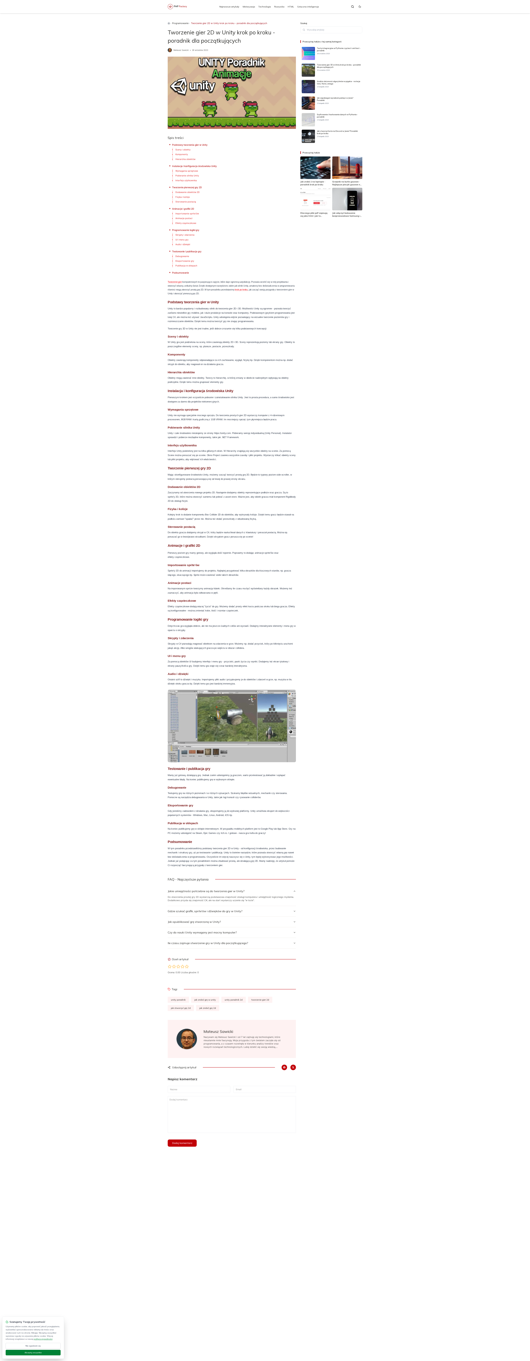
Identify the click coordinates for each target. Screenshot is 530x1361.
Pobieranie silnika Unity (187, 175)
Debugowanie (182, 256)
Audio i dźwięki (182, 244)
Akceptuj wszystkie (33, 1352)
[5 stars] (187, 967)
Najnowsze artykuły (229, 6)
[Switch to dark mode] (359, 6)
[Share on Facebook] (284, 1067)
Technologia (264, 6)
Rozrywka (279, 6)
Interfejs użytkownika (186, 180)
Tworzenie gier (175, 282)
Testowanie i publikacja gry (186, 251)
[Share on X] (293, 1067)
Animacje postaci (183, 218)
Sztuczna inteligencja (308, 6)
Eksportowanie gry (184, 261)
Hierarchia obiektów (185, 159)
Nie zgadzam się (33, 1346)
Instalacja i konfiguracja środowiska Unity (194, 166)
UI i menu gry (181, 239)
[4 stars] (183, 967)
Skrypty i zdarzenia (184, 235)
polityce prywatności (43, 1339)
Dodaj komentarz (182, 1143)
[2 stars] (174, 967)
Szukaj (303, 23)
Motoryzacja (249, 6)
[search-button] (352, 6)
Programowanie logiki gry (185, 230)
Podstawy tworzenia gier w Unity (190, 144)
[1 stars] (170, 967)
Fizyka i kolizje (182, 197)
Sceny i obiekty (182, 149)
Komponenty (181, 154)
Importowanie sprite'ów (187, 213)
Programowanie (180, 23)
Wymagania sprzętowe (186, 171)
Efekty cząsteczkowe (185, 223)
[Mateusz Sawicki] (170, 50)
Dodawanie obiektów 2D (187, 192)
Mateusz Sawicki (181, 50)
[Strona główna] (169, 23)
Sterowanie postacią (185, 201)
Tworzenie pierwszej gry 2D (187, 187)
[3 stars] (178, 967)
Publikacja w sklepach (186, 265)
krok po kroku (241, 289)
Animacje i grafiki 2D (183, 208)
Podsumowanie (180, 272)
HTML (291, 6)
